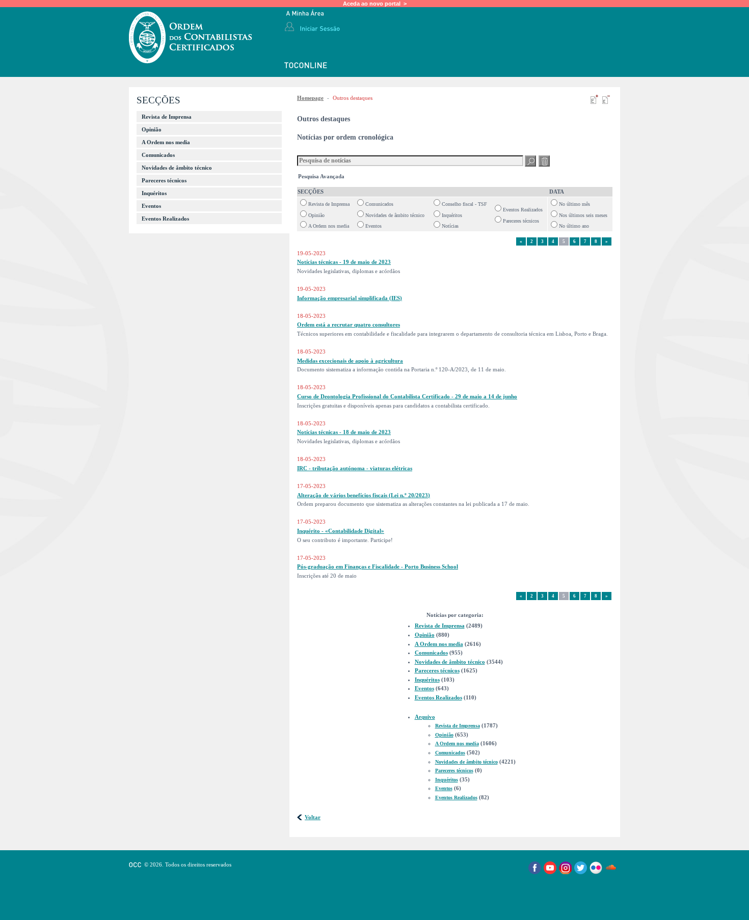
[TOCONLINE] (306, 66)
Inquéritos (154, 193)
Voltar (312, 817)
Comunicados (158, 155)
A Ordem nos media (166, 142)
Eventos (151, 206)
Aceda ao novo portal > (375, 4)
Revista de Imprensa (167, 117)
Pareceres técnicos (164, 180)
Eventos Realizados (165, 218)
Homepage (310, 98)
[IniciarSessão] (319, 28)
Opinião (152, 129)
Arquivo (425, 717)
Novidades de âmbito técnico (177, 168)
